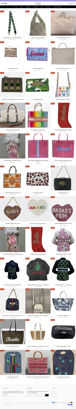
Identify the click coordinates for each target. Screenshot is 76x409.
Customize (35, 6)
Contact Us (48, 6)
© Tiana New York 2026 (7, 403)
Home (16, 6)
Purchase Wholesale (57, 6)
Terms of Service (55, 396)
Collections (28, 6)
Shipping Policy (55, 391)
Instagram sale (4, 9)
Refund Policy (54, 393)
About (41, 6)
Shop (21, 6)
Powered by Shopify (6, 405)
